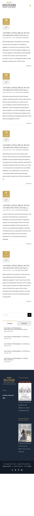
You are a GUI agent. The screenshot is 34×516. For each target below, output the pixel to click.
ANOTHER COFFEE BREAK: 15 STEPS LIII (17, 344)
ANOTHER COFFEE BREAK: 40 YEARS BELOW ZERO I (16, 359)
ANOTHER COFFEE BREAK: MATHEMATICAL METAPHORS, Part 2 (15, 328)
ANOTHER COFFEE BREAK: (22, 37)
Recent (24, 323)
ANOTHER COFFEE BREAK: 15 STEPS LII (16, 336)
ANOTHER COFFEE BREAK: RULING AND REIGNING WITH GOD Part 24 (16, 146)
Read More (28, 65)
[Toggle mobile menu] (30, 5)
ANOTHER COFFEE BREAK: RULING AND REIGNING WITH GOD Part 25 (16, 88)
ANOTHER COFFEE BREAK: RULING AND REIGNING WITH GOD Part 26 (16, 34)
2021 (14, 37)
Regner (29, 466)
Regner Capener (7, 466)
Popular (10, 323)
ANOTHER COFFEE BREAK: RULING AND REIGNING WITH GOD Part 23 (16, 206)
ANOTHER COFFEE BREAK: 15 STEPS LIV (17, 351)
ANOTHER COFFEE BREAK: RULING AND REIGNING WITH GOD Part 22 (16, 266)
